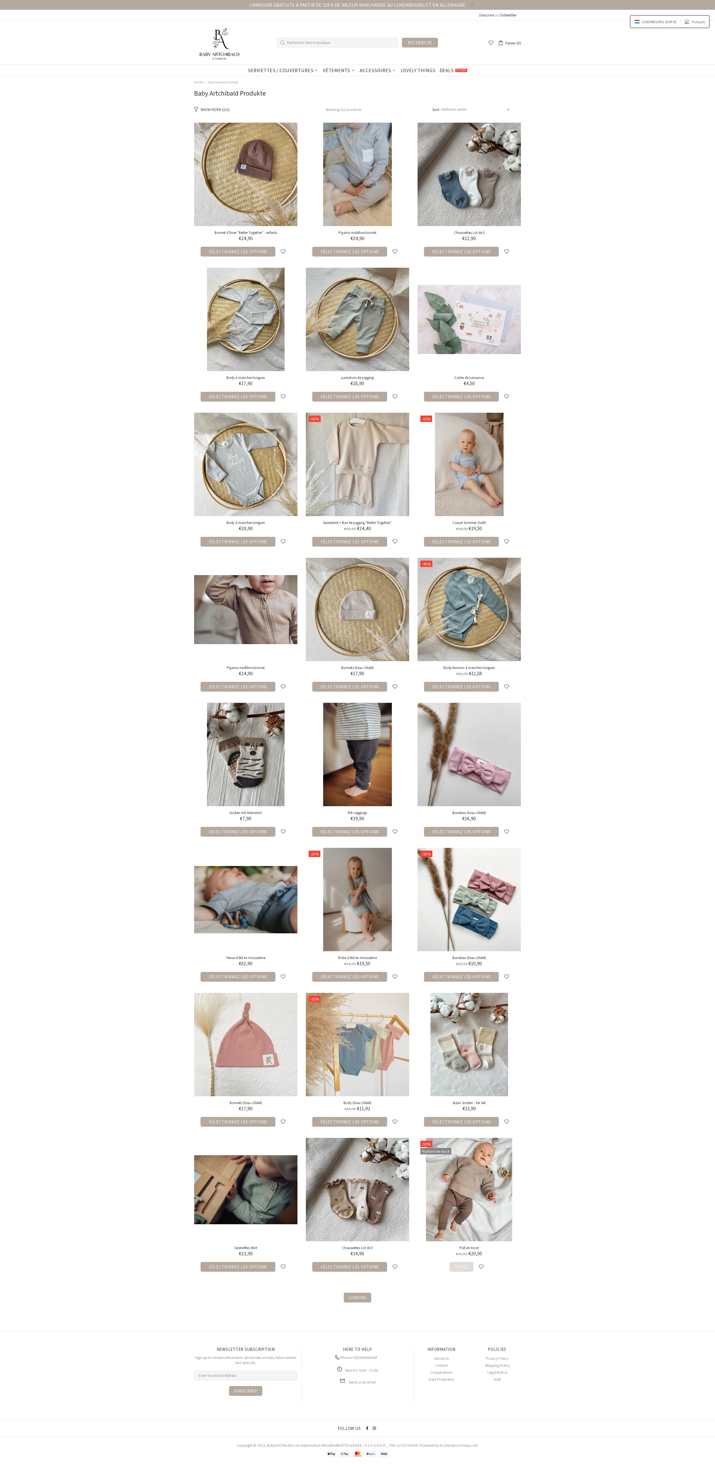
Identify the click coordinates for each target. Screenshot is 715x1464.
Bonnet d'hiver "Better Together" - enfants (245, 232)
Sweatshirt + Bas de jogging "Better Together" (357, 522)
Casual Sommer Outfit (469, 522)
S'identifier (508, 15)
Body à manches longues (246, 377)
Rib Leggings (357, 812)
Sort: (436, 109)
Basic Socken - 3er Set (469, 1102)
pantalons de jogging (357, 377)
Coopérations (441, 1372)
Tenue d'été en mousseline (245, 957)
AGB (497, 1379)
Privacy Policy (497, 1358)
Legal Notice (497, 1372)
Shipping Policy (497, 1365)
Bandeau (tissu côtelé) (469, 812)
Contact (441, 1365)
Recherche (420, 42)
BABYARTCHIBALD (220, 42)
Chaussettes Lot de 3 (469, 232)
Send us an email (362, 1382)
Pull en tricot (469, 1247)
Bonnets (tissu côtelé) (246, 1102)
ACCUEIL (199, 82)
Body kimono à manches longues (469, 667)
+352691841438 (364, 1357)
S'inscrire (486, 15)
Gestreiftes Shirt (245, 1247)
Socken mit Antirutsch (245, 812)
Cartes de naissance (469, 377)
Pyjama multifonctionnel (357, 232)
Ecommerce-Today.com (459, 1445)
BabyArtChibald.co (282, 1445)
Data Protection (441, 1379)
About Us (441, 1358)
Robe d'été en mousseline (357, 957)
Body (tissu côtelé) (357, 1102)
